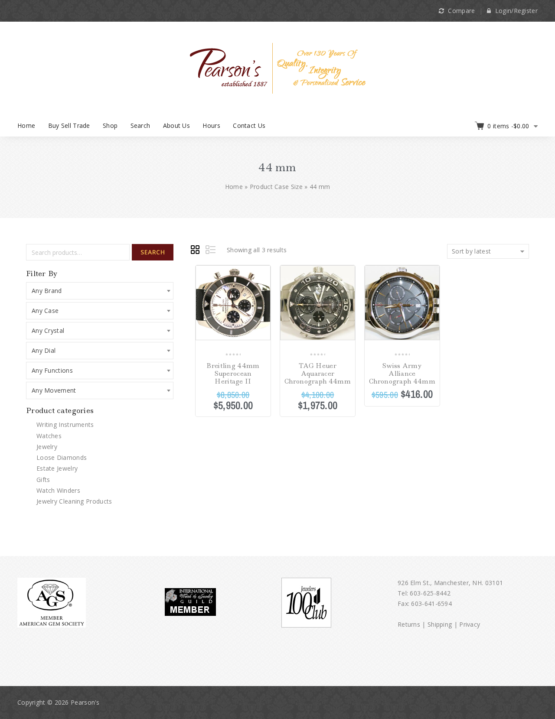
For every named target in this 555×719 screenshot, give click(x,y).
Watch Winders (58, 490)
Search (140, 125)
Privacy (469, 624)
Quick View (263, 303)
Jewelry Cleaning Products (74, 501)
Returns (409, 624)
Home (26, 125)
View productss (263, 272)
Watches (49, 436)
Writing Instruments (65, 424)
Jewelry (46, 446)
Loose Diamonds (61, 457)
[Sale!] (233, 305)
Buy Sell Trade (69, 125)
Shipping (440, 624)
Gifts (43, 479)
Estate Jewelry (57, 468)
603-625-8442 (430, 593)
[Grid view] (196, 251)
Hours (211, 125)
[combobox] (99, 290)
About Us (176, 125)
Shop (110, 125)
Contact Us (249, 125)
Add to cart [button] (432, 272)
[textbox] (99, 291)
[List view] (211, 251)
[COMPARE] (263, 288)
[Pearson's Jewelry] (278, 67)
